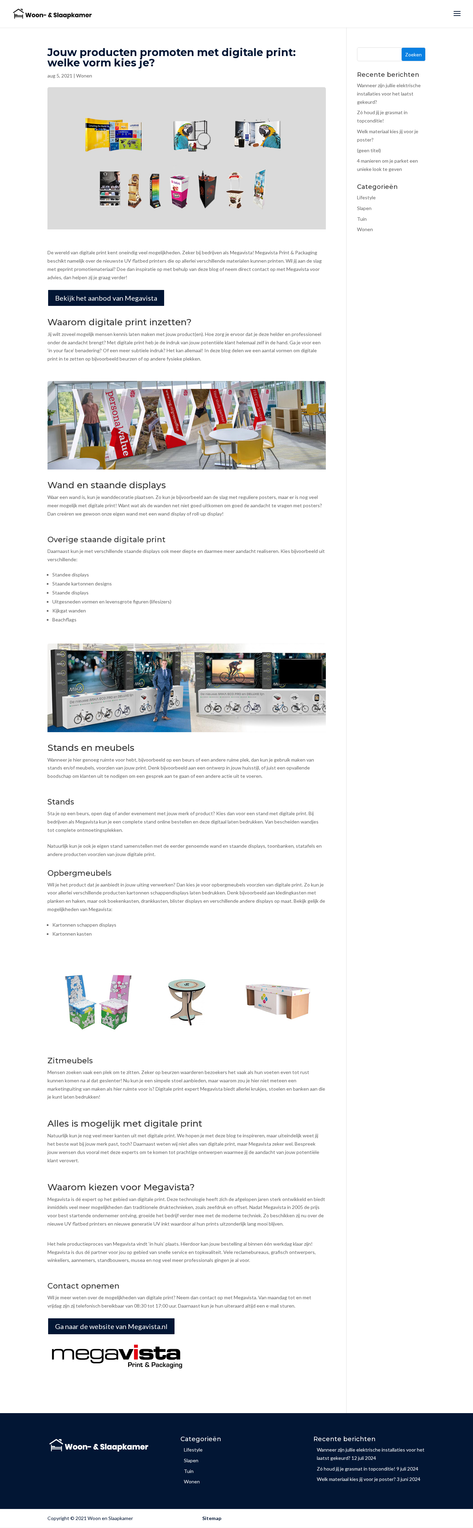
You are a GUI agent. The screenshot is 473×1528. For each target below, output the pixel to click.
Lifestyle (366, 197)
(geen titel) (369, 150)
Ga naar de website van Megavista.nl (111, 1326)
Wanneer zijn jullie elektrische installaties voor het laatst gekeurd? (389, 93)
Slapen (364, 208)
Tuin (362, 219)
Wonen (84, 76)
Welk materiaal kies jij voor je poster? (356, 1479)
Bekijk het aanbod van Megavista (106, 298)
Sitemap (211, 1518)
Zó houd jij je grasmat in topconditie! (356, 1469)
